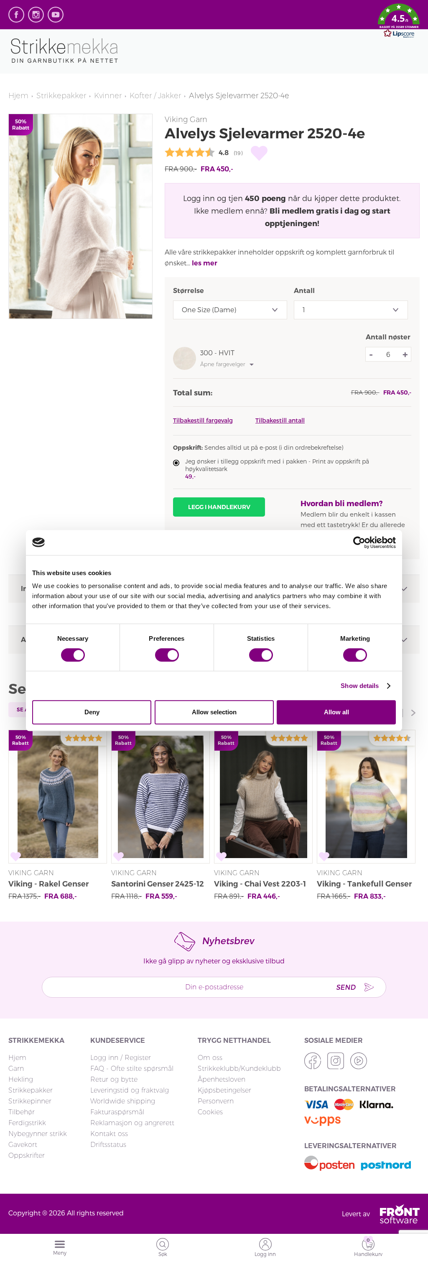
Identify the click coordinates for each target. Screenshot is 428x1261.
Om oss (210, 1058)
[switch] (167, 655)
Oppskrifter (26, 1155)
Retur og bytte (114, 1079)
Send (345, 987)
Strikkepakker (61, 95)
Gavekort (22, 1145)
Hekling (20, 1079)
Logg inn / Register (120, 1058)
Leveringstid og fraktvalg (129, 1090)
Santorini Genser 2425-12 (157, 884)
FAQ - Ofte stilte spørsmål (131, 1068)
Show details (360, 685)
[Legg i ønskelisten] (259, 153)
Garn (16, 1068)
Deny (91, 712)
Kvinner (108, 95)
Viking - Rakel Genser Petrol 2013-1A (48, 885)
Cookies (210, 1112)
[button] (399, 22)
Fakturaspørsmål (117, 1112)
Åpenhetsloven (221, 1079)
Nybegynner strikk (37, 1134)
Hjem (18, 95)
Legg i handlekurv (219, 507)
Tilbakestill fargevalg (203, 420)
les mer (204, 263)
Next (413, 713)
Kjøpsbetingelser (224, 1090)
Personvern (216, 1101)
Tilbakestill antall (280, 420)
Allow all (336, 712)
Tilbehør (21, 1112)
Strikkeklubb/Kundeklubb (239, 1068)
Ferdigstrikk (27, 1123)
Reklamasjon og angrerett (132, 1123)
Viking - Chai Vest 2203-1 (260, 884)
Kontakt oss (109, 1134)
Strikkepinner (29, 1101)
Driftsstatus (108, 1145)
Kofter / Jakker (155, 95)
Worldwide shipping (122, 1101)
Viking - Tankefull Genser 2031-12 (364, 885)
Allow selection (214, 712)
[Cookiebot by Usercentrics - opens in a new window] (359, 542)
